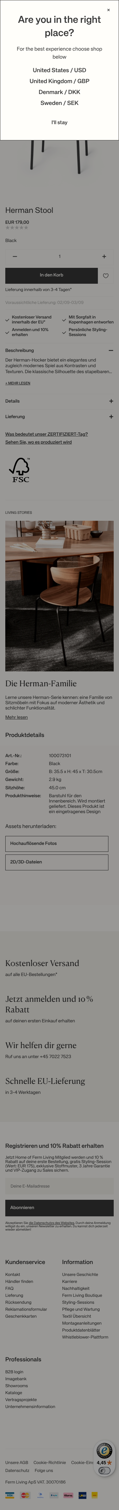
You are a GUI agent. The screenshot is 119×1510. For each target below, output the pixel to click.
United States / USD (59, 71)
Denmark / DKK (59, 93)
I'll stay (60, 122)
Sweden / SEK (59, 104)
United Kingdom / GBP (59, 82)
